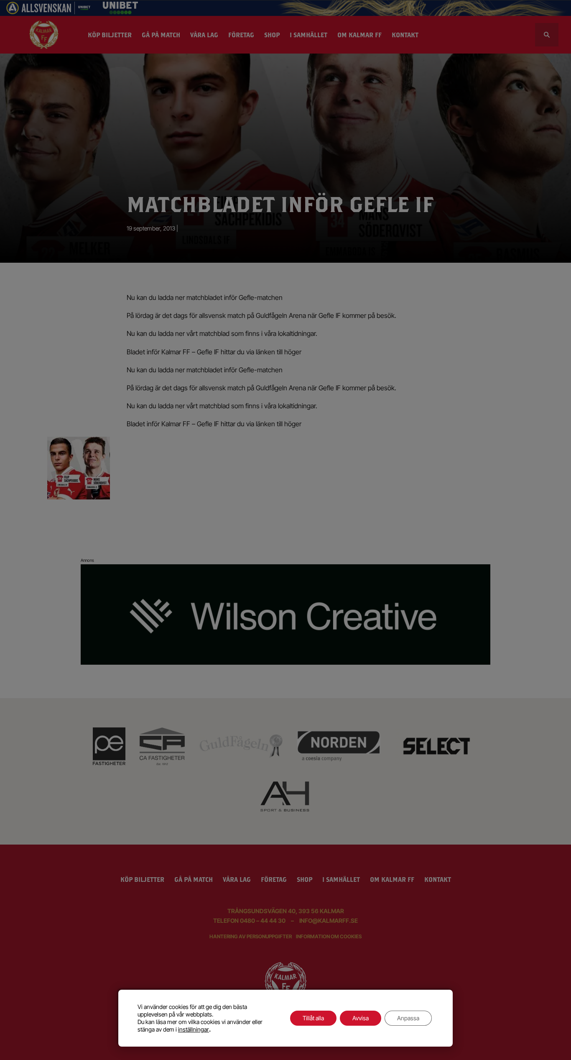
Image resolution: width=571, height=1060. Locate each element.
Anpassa (408, 1018)
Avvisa (360, 1018)
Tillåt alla (313, 1018)
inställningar (193, 1029)
